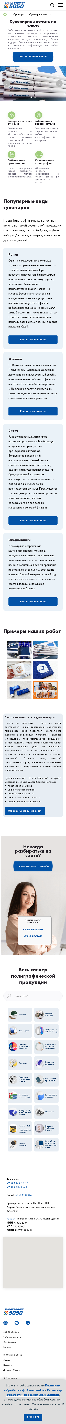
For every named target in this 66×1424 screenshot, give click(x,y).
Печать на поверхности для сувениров (30, 717)
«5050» (11, 1218)
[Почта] (17, 1323)
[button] (52, 5)
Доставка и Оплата (11, 1370)
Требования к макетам (12, 1337)
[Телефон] (28, 1323)
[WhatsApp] (5, 1323)
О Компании (10, 1378)
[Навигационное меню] (60, 5)
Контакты (7, 1347)
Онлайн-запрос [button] (9, 1342)
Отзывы (6, 1360)
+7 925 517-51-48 (33, 936)
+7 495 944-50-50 (32, 929)
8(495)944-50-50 (12, 1355)
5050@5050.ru (23, 1195)
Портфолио (7, 1365)
